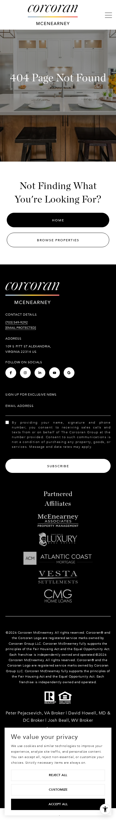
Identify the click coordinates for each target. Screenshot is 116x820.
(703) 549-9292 (16, 322)
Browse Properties (58, 240)
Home (58, 220)
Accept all (58, 804)
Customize (58, 789)
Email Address (19, 406)
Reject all (58, 775)
